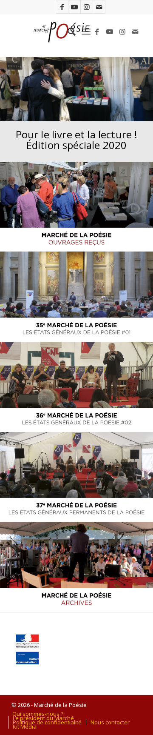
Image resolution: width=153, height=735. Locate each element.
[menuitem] (67, 31)
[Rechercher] (67, 31)
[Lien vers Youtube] (74, 6)
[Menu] (86, 31)
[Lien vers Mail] (99, 6)
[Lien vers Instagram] (87, 6)
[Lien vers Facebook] (62, 6)
